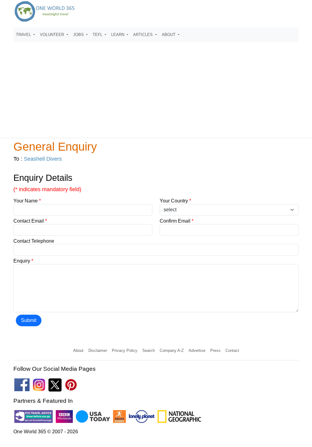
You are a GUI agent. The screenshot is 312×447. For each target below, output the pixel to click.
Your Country (175, 200)
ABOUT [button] (169, 34)
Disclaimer (97, 350)
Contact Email (30, 220)
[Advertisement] (156, 87)
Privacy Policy (124, 350)
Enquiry (23, 260)
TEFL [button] (98, 34)
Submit (28, 320)
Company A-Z (172, 350)
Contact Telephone (33, 241)
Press (215, 350)
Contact (232, 350)
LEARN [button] (118, 34)
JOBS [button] (79, 34)
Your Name (27, 200)
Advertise (197, 350)
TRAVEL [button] (24, 34)
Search (148, 350)
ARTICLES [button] (143, 34)
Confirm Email (176, 220)
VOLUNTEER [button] (52, 34)
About (78, 350)
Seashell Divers (43, 159)
